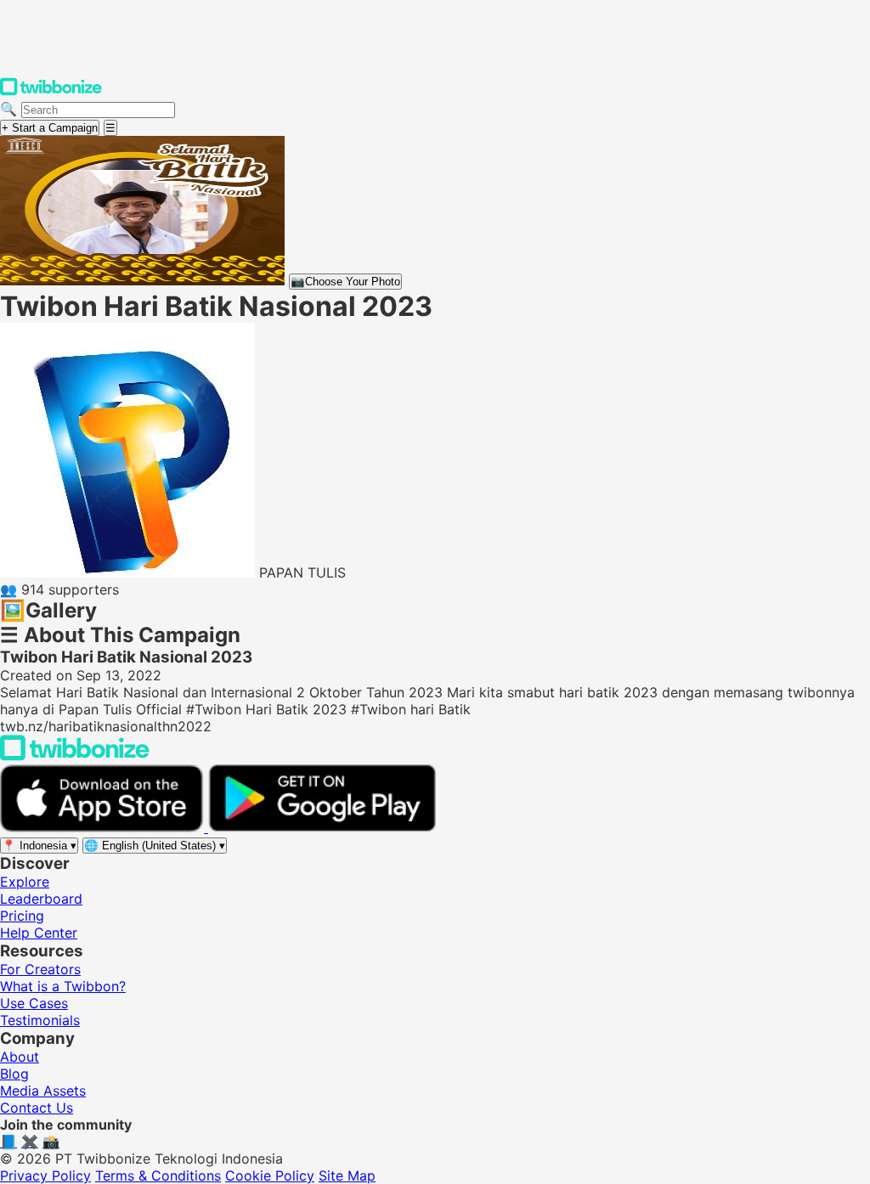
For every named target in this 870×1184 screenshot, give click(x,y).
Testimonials (40, 1020)
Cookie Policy (269, 1175)
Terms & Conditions (158, 1175)
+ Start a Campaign (50, 127)
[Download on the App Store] (104, 827)
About (19, 1056)
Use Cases (34, 1003)
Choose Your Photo (345, 281)
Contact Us (36, 1107)
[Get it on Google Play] (322, 827)
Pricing (22, 915)
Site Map (347, 1175)
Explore (24, 881)
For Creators (40, 969)
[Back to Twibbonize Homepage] (75, 755)
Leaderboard (41, 898)
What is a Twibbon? (63, 986)
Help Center (38, 932)
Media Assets (43, 1090)
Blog (14, 1073)
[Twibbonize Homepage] (51, 91)
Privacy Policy (45, 1175)
